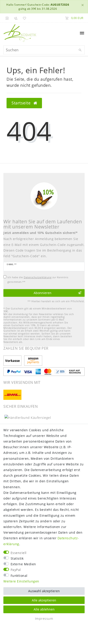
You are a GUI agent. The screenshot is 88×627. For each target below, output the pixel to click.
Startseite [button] (22, 103)
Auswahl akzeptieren (44, 591)
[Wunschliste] (24, 17)
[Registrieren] (16, 17)
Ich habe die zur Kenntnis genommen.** (37, 279)
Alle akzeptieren (44, 600)
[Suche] (80, 50)
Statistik (17, 558)
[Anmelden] (7, 17)
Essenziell (19, 553)
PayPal (16, 570)
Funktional (19, 575)
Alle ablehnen (44, 609)
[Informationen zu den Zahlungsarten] (13, 361)
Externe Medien (23, 564)
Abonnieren (42, 293)
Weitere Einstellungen (21, 581)
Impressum (44, 618)
